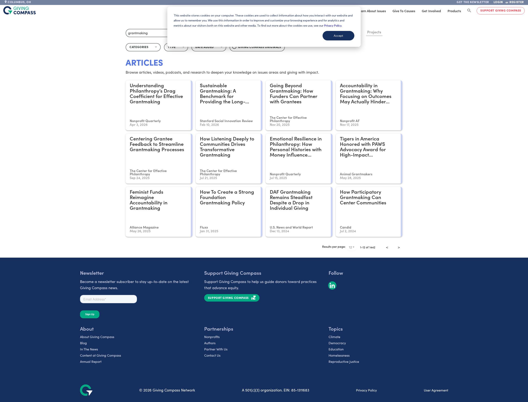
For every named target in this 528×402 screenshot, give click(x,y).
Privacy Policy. (333, 25)
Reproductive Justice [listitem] (344, 361)
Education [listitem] (336, 349)
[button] (176, 47)
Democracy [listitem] (337, 343)
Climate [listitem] (334, 337)
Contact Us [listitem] (212, 355)
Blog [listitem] (83, 343)
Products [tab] (454, 10)
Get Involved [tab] (431, 10)
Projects (374, 31)
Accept (338, 35)
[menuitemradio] (392, 244)
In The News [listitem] (89, 349)
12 (350, 247)
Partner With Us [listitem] (215, 349)
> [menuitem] (399, 247)
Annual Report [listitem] (90, 361)
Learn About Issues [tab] (371, 10)
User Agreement (436, 390)
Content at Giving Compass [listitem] (100, 355)
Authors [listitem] (210, 343)
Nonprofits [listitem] (212, 337)
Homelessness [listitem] (339, 355)
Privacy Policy (366, 390)
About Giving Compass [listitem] (97, 337)
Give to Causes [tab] (403, 10)
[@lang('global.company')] (19, 10)
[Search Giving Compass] (469, 11)
